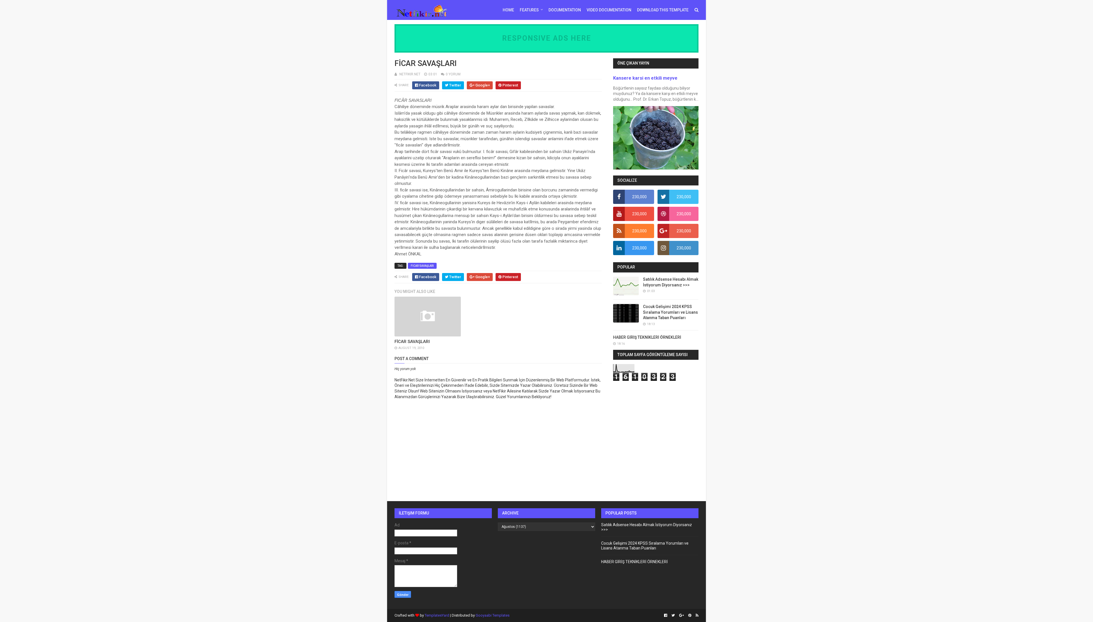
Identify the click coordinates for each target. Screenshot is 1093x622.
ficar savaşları (422, 265)
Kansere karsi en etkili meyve (645, 78)
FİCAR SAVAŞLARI (412, 341)
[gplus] (681, 615)
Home (508, 10)
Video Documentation (609, 10)
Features (529, 10)
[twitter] (673, 615)
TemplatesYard (437, 615)
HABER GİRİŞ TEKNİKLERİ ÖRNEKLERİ (647, 337)
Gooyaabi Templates (492, 615)
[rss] (696, 615)
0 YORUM (453, 74)
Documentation (564, 10)
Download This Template (663, 10)
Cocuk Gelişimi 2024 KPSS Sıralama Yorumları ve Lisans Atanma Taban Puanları (670, 312)
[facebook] (666, 615)
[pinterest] (690, 615)
